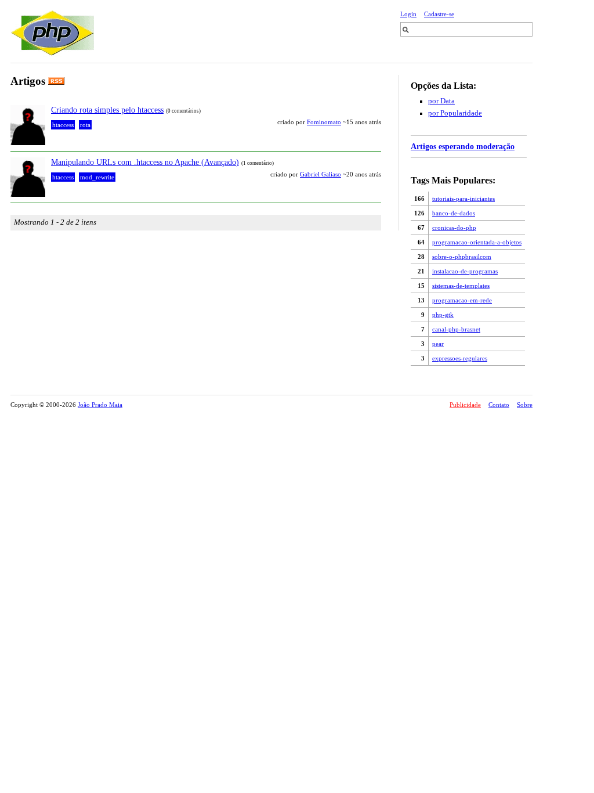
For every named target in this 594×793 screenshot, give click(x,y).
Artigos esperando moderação (463, 146)
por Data (441, 101)
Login (408, 13)
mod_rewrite (97, 177)
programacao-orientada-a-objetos (476, 242)
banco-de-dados (453, 213)
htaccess (63, 124)
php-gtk (443, 314)
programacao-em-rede (462, 300)
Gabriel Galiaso (320, 174)
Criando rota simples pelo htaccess (107, 109)
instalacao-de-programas (465, 271)
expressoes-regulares (459, 358)
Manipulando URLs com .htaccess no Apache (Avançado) (145, 162)
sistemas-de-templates (461, 285)
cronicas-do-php (454, 227)
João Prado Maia (100, 404)
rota (85, 124)
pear (438, 343)
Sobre (525, 404)
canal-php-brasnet (456, 329)
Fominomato (324, 121)
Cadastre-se (439, 13)
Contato (498, 404)
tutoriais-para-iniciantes (463, 198)
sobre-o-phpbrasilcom (461, 256)
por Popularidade (455, 113)
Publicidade (465, 404)
